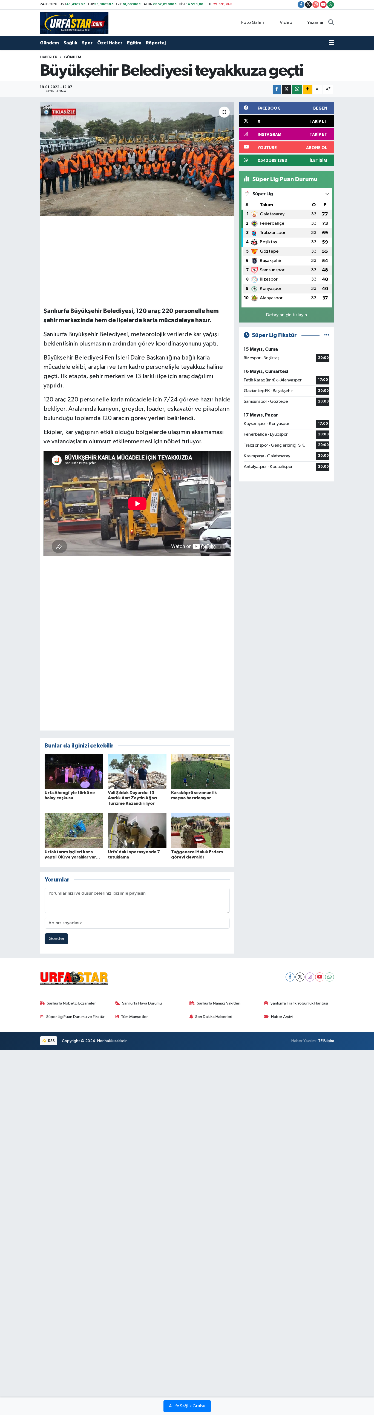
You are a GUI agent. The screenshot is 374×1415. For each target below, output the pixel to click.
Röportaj (156, 43)
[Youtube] (319, 977)
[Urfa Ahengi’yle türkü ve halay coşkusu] (74, 771)
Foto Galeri (252, 22)
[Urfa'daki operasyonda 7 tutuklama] (137, 830)
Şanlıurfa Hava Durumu (142, 1003)
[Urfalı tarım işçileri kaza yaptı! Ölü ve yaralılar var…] (74, 830)
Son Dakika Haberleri (213, 1017)
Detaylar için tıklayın (286, 315)
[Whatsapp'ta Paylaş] (297, 89)
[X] (299, 977)
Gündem (49, 43)
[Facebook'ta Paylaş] (277, 89)
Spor (87, 43)
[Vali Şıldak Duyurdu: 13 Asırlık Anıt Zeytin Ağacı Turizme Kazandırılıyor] (137, 771)
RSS (51, 1041)
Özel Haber (109, 43)
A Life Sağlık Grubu (187, 1406)
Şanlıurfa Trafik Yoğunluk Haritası (299, 1003)
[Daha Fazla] (307, 89)
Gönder (56, 938)
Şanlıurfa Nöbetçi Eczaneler (71, 1003)
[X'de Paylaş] (286, 89)
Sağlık (70, 43)
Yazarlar (315, 22)
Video (286, 22)
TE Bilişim (326, 1041)
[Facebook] (290, 977)
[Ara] (331, 22)
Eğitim (134, 43)
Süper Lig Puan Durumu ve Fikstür (75, 1017)
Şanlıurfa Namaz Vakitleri (218, 1003)
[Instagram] (309, 977)
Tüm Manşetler (134, 1017)
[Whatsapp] (329, 977)
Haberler (48, 57)
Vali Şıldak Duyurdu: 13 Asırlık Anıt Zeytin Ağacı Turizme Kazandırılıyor (132, 798)
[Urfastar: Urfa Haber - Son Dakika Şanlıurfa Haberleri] (74, 22)
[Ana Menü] (331, 43)
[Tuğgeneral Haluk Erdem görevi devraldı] (200, 830)
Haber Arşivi (282, 1017)
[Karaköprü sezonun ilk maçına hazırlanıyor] (200, 771)
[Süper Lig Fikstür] (326, 335)
